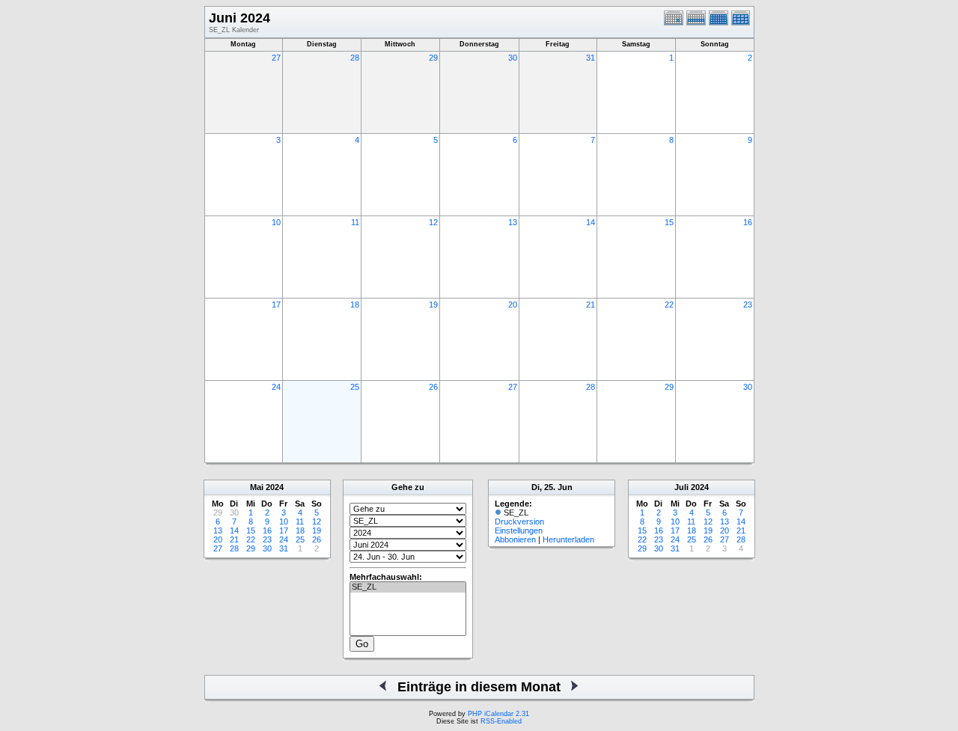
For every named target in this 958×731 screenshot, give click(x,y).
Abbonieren (515, 539)
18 (354, 304)
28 (354, 57)
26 (433, 386)
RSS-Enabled (501, 721)
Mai (256, 487)
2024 (275, 487)
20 (512, 304)
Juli (681, 487)
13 (512, 222)
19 (433, 304)
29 (433, 57)
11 (355, 222)
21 (590, 304)
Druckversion (519, 521)
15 (669, 222)
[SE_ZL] (408, 587)
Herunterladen (568, 539)
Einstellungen (519, 530)
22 (669, 304)
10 (276, 222)
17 (276, 304)
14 (590, 222)
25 (354, 386)
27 (276, 57)
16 (747, 222)
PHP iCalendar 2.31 (498, 714)
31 (590, 57)
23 (747, 304)
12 (433, 222)
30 (512, 57)
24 (276, 386)
